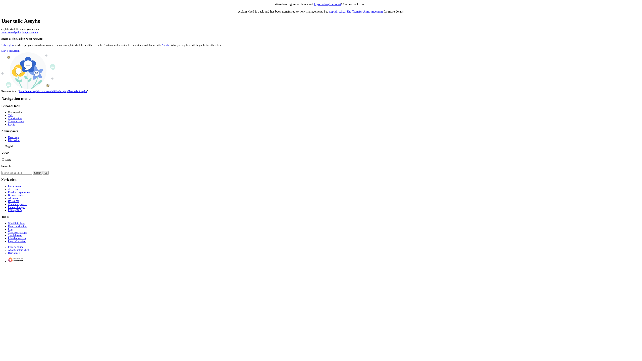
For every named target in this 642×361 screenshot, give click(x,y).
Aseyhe (166, 45)
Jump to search (30, 32)
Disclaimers (14, 253)
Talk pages (7, 45)
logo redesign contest (327, 4)
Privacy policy (15, 247)
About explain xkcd (18, 250)
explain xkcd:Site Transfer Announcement (356, 11)
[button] (10, 50)
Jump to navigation (11, 32)
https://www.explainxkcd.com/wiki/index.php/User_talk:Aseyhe (53, 91)
